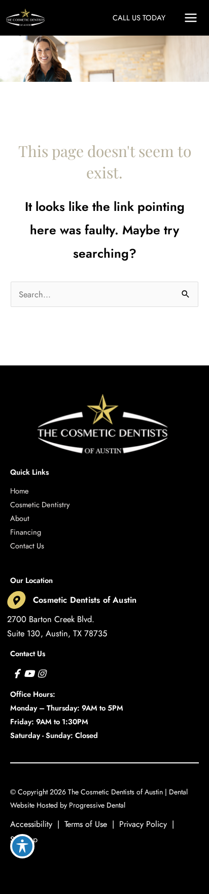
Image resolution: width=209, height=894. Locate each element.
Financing (25, 532)
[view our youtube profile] (29, 673)
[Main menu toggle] (190, 18)
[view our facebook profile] (16, 673)
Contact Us (27, 545)
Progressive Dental (97, 805)
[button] (139, 17)
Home (19, 490)
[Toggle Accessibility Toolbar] (22, 846)
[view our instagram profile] (41, 673)
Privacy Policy (143, 824)
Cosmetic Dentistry (39, 504)
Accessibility (31, 824)
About (19, 518)
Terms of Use (85, 824)
